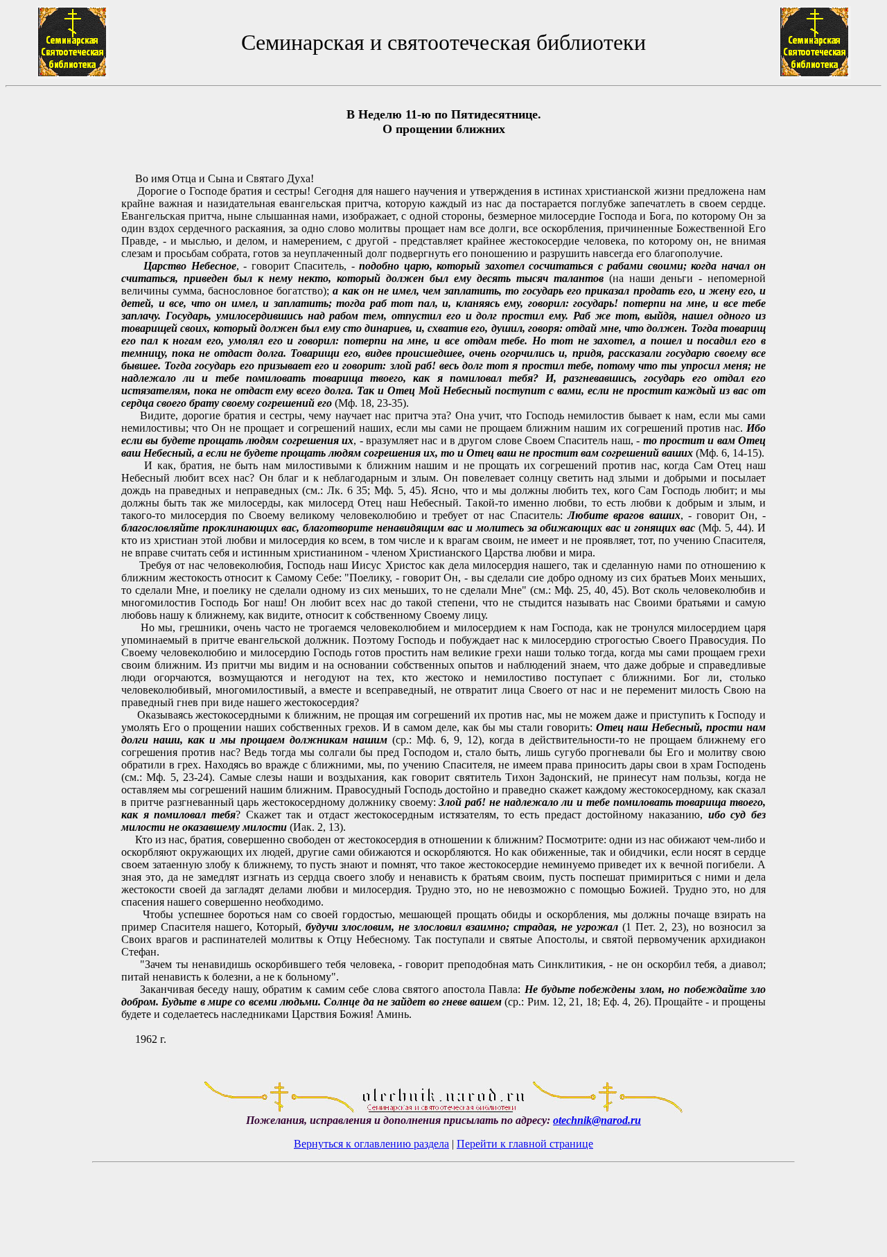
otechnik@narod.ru (597, 1120)
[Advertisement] (63, 583)
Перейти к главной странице (525, 1144)
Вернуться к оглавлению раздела (371, 1144)
